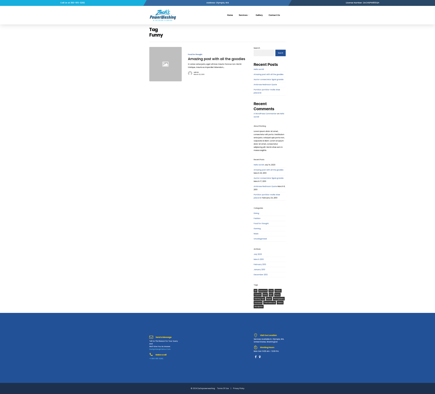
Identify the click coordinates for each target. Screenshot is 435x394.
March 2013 (259, 259)
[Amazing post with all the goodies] (214, 64)
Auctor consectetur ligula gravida (268, 79)
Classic (278, 291)
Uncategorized (260, 238)
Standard (258, 302)
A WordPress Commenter (265, 113)
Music (256, 233)
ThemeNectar (269, 302)
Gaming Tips (259, 299)
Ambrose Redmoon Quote (265, 84)
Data (265, 295)
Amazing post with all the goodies (268, 74)
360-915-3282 (78, 2)
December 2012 (261, 274)
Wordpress (258, 306)
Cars (271, 291)
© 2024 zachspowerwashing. (203, 388)
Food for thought (195, 54)
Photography (279, 299)
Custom (257, 295)
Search (257, 48)
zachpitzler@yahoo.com (159, 349)
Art (255, 291)
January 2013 (259, 269)
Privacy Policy (238, 388)
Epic (271, 295)
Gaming (257, 228)
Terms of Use (223, 388)
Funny (277, 295)
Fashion (257, 218)
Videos (280, 302)
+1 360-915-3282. (156, 358)
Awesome (263, 291)
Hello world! (259, 69)
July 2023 (258, 254)
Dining (256, 213)
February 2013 (260, 264)
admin (196, 72)
